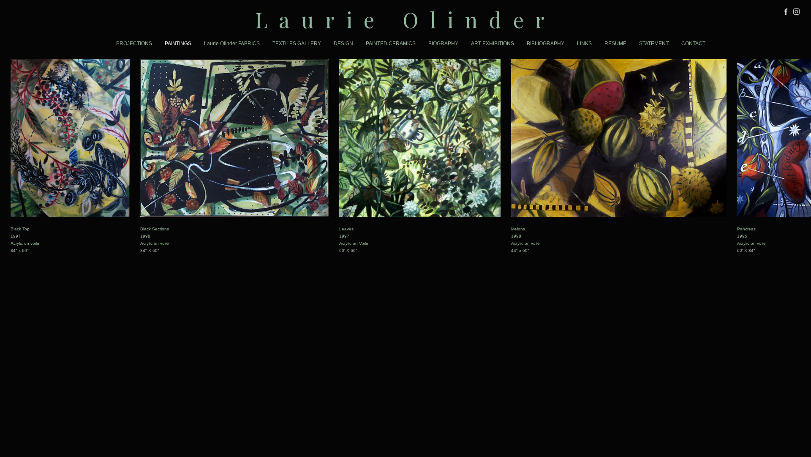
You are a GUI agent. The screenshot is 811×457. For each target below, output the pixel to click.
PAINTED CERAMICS (391, 44)
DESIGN (343, 44)
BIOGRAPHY (443, 44)
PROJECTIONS (134, 44)
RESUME (615, 44)
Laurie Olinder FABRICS (232, 44)
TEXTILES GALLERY (296, 44)
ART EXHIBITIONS (492, 44)
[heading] (405, 19)
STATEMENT (654, 44)
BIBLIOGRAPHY (545, 44)
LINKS (584, 44)
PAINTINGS (178, 44)
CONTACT (693, 44)
